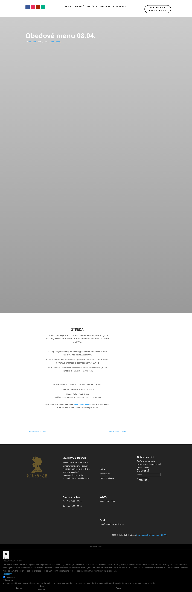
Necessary (10, 577)
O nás (68, 6)
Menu (78, 6)
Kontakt (105, 6)
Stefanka (32, 41)
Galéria (92, 6)
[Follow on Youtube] (38, 7)
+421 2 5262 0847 (81, 404)
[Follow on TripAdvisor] (43, 7)
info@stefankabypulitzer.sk (112, 524)
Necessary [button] (7, 574)
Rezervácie (120, 6)
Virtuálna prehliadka (158, 9)
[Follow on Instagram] (33, 7)
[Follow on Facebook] (27, 7)
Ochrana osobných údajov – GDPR (151, 535)
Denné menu (55, 41)
